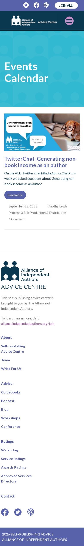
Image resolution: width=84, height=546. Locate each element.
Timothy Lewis (57, 206)
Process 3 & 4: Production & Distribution (38, 213)
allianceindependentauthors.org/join (27, 323)
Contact (8, 496)
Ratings (7, 441)
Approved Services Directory (16, 478)
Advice (6, 383)
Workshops (10, 418)
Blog (4, 409)
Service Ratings (13, 459)
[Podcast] (47, 5)
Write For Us (11, 368)
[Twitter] (26, 5)
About (6, 337)
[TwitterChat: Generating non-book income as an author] (42, 148)
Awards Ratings (13, 467)
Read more (15, 195)
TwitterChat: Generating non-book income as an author (40, 161)
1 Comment (17, 219)
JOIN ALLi (66, 5)
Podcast (7, 401)
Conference (10, 426)
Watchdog (9, 450)
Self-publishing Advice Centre (13, 348)
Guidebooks (11, 392)
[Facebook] (36, 5)
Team (5, 360)
